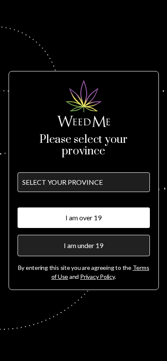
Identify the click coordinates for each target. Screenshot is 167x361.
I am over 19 (83, 217)
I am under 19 (83, 245)
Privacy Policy (97, 276)
